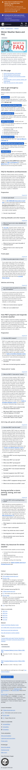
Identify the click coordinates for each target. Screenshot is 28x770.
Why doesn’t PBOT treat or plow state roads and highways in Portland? (13, 412)
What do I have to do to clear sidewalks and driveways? (14, 223)
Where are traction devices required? (13, 305)
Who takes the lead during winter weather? (14, 364)
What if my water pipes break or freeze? (13, 259)
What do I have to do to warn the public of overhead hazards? (14, 244)
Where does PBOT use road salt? (11, 460)
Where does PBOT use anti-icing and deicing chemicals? (14, 456)
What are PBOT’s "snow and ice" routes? (13, 374)
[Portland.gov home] (6, 24)
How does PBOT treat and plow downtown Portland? (14, 469)
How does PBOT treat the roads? (11, 427)
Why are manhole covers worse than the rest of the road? (13, 537)
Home (2, 28)
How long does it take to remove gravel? (13, 533)
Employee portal (5, 750)
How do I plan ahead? (8, 197)
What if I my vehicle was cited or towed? (13, 530)
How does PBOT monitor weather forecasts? (12, 360)
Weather (16, 28)
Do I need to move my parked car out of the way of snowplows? (14, 288)
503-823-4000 (15, 690)
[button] (22, 24)
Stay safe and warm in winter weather (10, 633)
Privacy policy (4, 741)
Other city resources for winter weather (13, 82)
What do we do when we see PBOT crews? (14, 483)
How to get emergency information (12, 73)
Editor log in (4, 752)
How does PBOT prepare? (10, 338)
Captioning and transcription (8, 738)
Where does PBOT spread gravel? (11, 463)
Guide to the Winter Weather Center (10, 625)
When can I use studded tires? (11, 308)
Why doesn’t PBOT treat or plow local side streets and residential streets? (14, 407)
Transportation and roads (7, 638)
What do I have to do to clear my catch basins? (13, 248)
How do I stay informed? (9, 213)
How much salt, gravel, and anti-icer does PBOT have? (13, 476)
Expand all (24, 195)
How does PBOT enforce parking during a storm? (13, 500)
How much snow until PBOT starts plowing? (14, 465)
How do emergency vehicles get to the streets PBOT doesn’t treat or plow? (13, 416)
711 (2, 692)
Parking (16, 638)
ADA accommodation (6, 736)
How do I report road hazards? (11, 527)
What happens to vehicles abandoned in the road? (14, 523)
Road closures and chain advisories (9, 630)
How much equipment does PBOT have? (13, 473)
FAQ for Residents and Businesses (12, 75)
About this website (5, 747)
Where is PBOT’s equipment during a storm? (14, 480)
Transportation (9, 28)
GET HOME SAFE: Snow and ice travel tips (11, 627)
